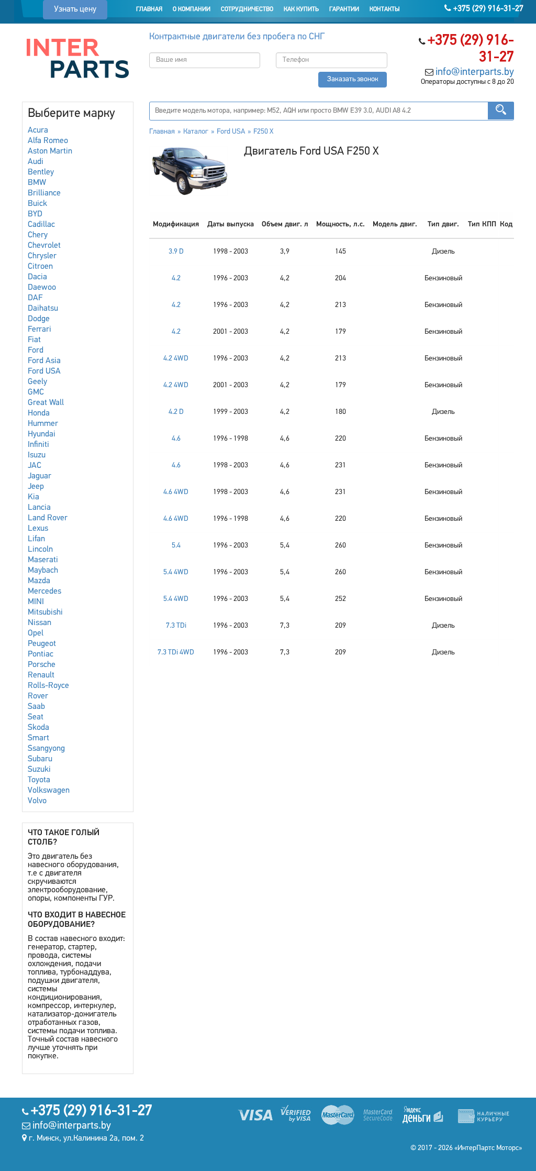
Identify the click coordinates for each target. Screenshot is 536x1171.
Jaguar (39, 476)
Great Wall (46, 403)
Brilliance (44, 193)
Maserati (43, 560)
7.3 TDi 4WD (176, 652)
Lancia (39, 508)
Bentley (41, 172)
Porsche (41, 665)
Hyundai (41, 434)
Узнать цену (75, 9)
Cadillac (41, 225)
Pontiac (40, 654)
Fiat (34, 340)
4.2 (176, 278)
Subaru (40, 759)
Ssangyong (46, 749)
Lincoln (40, 549)
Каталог (195, 132)
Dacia (37, 277)
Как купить (301, 9)
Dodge (39, 319)
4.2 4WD (175, 359)
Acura (38, 130)
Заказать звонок (352, 79)
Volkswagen (49, 790)
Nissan (39, 623)
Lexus (38, 528)
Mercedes (44, 591)
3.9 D (176, 252)
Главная (149, 9)
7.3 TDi (176, 626)
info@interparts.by (475, 72)
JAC (34, 466)
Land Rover (48, 518)
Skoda (38, 728)
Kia (33, 497)
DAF (35, 298)
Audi (35, 162)
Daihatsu (43, 308)
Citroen (40, 266)
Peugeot (42, 644)
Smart (38, 738)
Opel (35, 633)
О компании (191, 9)
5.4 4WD (175, 572)
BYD (35, 214)
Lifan (36, 539)
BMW (37, 183)
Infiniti (38, 445)
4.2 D (176, 412)
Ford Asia (44, 361)
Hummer (43, 424)
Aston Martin (50, 151)
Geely (37, 382)
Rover (38, 696)
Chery (38, 235)
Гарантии (344, 9)
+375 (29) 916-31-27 (487, 9)
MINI (36, 602)
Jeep (36, 487)
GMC (36, 392)
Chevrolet (44, 246)
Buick (37, 204)
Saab (36, 707)
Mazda (39, 581)
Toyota (39, 780)
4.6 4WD (175, 492)
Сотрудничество (247, 9)
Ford (35, 350)
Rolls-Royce (48, 686)
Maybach (43, 570)
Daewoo (42, 287)
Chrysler (42, 256)
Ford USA (44, 371)
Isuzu (37, 455)
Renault (41, 675)
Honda (39, 413)
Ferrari (39, 329)
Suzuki (39, 769)
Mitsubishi (45, 612)
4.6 (176, 439)
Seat (35, 717)
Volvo (37, 801)
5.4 (176, 546)
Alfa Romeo (48, 141)
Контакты (385, 9)
